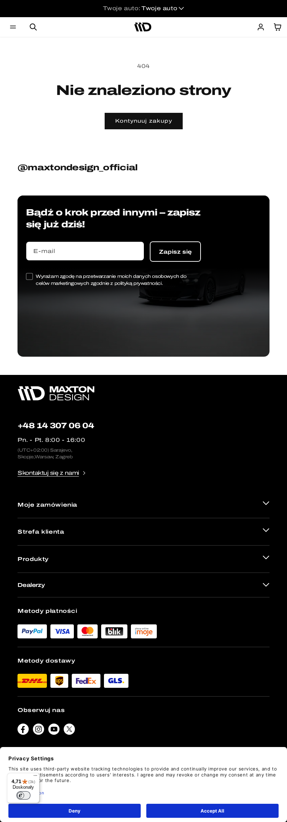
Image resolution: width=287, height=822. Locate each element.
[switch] (23, 795)
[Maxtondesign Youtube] (53, 731)
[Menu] (35, 777)
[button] (13, 27)
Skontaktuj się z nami (48, 473)
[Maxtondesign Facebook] (23, 731)
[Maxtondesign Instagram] (38, 731)
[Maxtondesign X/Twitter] (69, 731)
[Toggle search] (33, 27)
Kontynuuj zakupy (143, 121)
